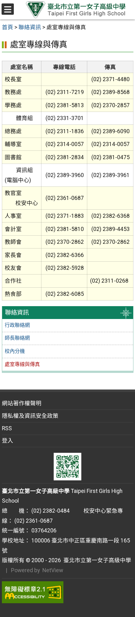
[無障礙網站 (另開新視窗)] (67, 592)
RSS (7, 428)
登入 (7, 440)
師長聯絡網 (17, 338)
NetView (52, 570)
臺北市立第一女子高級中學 (96, 560)
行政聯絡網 (17, 325)
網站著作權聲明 (21, 403)
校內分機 (15, 351)
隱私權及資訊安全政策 (30, 416)
